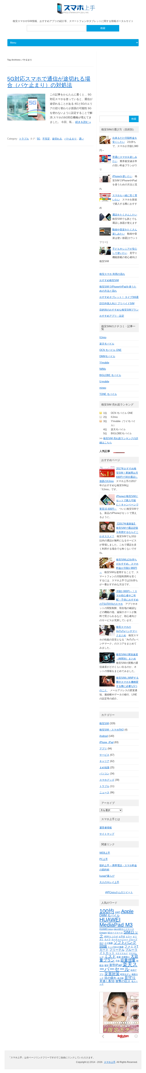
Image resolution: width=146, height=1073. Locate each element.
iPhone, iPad (106, 742)
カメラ (107, 939)
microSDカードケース (123, 929)
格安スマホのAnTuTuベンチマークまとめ (126, 631)
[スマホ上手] (76, 12)
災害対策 (112, 974)
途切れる (57, 138)
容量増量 (128, 960)
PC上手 (103, 859)
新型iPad (115, 965)
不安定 (46, 138)
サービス (104, 754)
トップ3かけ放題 (116, 947)
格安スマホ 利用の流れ (112, 274)
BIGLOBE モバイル (110, 375)
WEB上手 (104, 852)
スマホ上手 (109, 1062)
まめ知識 (104, 767)
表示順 (120, 978)
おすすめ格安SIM (109, 280)
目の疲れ (110, 977)
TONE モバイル (108, 394)
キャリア (104, 761)
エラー (129, 936)
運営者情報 (105, 827)
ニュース (104, 792)
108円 (117, 912)
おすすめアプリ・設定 (111, 315)
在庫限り (125, 957)
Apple (127, 911)
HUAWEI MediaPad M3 (116, 922)
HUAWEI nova (106, 929)
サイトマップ (106, 833)
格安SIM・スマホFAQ (111, 729)
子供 (117, 961)
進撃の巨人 (123, 981)
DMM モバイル (109, 915)
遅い (81, 138)
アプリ (103, 748)
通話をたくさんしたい (124, 214)
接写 (106, 965)
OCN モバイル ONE (110, 350)
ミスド (110, 956)
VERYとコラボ (111, 936)
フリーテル (117, 949)
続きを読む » (83, 122)
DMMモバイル (107, 356)
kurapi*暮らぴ (106, 875)
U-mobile (104, 381)
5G (38, 138)
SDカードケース (115, 933)
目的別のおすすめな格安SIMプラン (119, 309)
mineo (102, 387)
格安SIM (104, 723)
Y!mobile (104, 362)
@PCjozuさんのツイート (119, 892)
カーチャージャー (119, 939)
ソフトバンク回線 (117, 944)
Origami (103, 933)
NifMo (102, 368)
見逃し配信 (107, 981)
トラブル (24, 138)
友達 (119, 957)
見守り (130, 977)
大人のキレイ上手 (109, 882)
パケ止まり (70, 138)
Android (103, 736)
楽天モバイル (106, 343)
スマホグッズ (106, 779)
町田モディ (125, 974)
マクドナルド (121, 953)
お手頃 (122, 936)
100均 (106, 911)
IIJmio (102, 337)
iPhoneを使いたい (122, 176)
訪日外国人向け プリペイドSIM (116, 303)
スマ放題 (108, 943)
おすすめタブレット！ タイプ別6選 (119, 297)
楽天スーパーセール (118, 967)
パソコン (104, 773)
